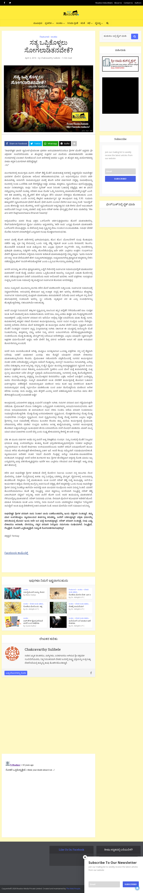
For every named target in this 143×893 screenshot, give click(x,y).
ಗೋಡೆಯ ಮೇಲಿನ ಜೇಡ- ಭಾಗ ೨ (80, 594)
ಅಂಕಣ (59, 23)
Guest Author (31, 626)
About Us (118, 3)
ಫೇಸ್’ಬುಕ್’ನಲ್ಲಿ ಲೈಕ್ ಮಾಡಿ (120, 204)
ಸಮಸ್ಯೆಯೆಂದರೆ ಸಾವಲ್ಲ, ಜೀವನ (33, 592)
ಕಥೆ (88, 23)
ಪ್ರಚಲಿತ (48, 23)
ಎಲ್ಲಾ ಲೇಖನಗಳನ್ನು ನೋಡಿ (16, 673)
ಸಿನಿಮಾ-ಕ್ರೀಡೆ (72, 23)
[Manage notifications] (137, 888)
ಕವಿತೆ (83, 23)
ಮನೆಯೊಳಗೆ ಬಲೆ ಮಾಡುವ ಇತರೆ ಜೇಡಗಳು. (80, 621)
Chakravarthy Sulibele (50, 58)
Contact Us (128, 3)
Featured (44, 36)
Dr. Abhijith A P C (77, 597)
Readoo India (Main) (104, 3)
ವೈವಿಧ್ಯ (98, 23)
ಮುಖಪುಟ (37, 23)
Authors (138, 3)
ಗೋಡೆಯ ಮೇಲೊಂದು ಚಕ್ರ (32, 606)
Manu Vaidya (31, 595)
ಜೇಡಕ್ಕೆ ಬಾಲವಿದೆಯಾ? (76, 606)
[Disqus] (48, 716)
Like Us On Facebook (71, 849)
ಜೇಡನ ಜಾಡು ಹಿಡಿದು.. (37, 604)
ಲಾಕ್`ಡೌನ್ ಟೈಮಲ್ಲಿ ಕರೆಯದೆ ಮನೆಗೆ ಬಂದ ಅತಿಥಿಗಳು (33, 621)
